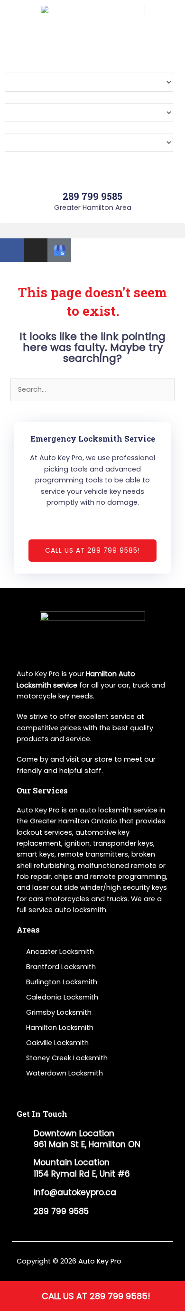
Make (14, 67)
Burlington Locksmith (61, 982)
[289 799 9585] (92, 178)
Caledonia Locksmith (62, 997)
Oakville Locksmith (57, 1042)
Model (15, 97)
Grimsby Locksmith (59, 1012)
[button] (92, 230)
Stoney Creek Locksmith (67, 1058)
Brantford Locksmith (61, 966)
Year (12, 127)
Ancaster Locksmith (60, 951)
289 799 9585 (92, 196)
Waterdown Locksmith (64, 1073)
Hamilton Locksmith (59, 1027)
